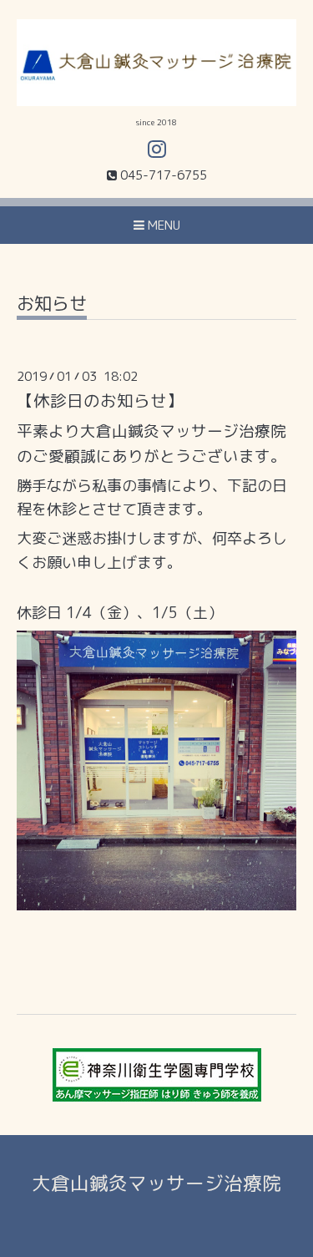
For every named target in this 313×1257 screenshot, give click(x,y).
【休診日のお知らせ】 (100, 400)
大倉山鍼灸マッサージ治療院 (156, 1183)
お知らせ (52, 305)
